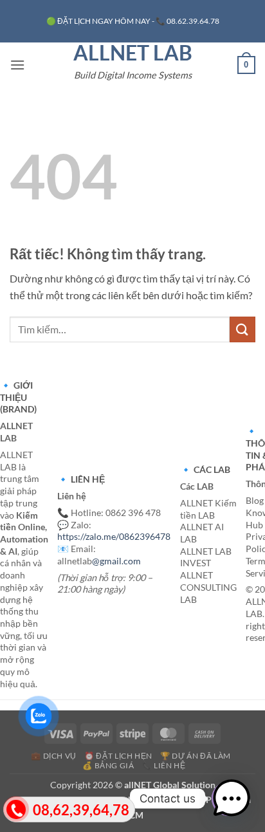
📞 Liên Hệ (164, 765)
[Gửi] (242, 329)
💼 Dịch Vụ (54, 756)
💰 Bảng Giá (108, 765)
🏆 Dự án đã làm (195, 756)
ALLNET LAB (132, 52)
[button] (17, 64)
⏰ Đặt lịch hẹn (118, 756)
